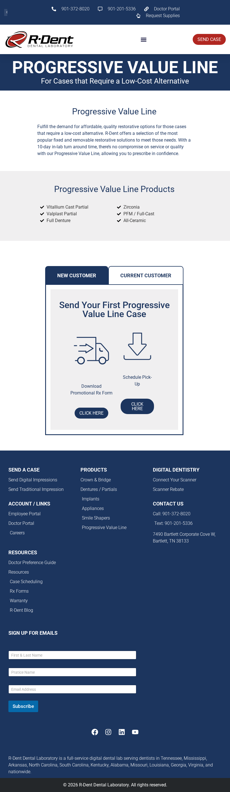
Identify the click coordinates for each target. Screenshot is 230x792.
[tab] (76, 275)
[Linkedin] (121, 732)
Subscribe (23, 706)
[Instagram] (108, 732)
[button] (143, 39)
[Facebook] (94, 732)
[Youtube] (135, 732)
